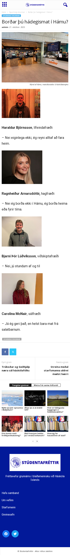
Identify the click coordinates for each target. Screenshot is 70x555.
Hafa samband (10, 493)
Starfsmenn (8, 507)
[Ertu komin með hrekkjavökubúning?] (12, 424)
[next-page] (37, 441)
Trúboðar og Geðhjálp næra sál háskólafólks (16, 368)
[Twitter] (13, 351)
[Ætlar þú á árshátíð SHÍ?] (35, 398)
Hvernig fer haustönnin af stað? (56, 434)
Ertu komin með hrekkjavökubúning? (11, 434)
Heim (4, 12)
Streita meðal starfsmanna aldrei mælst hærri (56, 370)
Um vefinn (7, 500)
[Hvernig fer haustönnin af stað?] (57, 424)
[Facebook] (5, 351)
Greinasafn (8, 514)
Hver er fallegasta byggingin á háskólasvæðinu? (55, 409)
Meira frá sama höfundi (46, 385)
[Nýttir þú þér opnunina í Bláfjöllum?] (12, 398)
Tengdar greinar (20, 385)
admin (5, 27)
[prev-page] (33, 441)
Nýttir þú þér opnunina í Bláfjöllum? (12, 408)
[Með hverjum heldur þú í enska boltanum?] (35, 424)
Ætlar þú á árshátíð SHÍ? (33, 408)
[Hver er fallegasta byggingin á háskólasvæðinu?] (57, 398)
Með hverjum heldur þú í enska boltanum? (34, 434)
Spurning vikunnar (17, 12)
